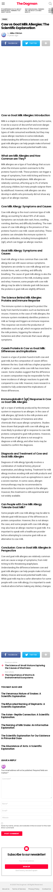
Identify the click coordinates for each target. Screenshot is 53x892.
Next (52, 10)
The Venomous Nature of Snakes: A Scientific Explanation (21, 695)
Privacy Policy (33, 889)
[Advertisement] (26, 78)
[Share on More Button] (46, 43)
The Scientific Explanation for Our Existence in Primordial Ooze (25, 737)
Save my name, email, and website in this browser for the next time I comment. (26, 827)
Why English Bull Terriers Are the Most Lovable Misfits (34, 10)
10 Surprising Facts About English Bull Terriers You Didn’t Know (11, 10)
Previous (1, 10)
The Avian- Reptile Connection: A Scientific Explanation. (25, 716)
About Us (5, 889)
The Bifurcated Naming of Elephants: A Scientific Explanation (23, 705)
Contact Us (46, 889)
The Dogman (27, 3)
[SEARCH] (50, 3)
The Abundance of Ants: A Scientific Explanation (21, 747)
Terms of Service (19, 889)
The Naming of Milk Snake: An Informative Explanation (24, 726)
